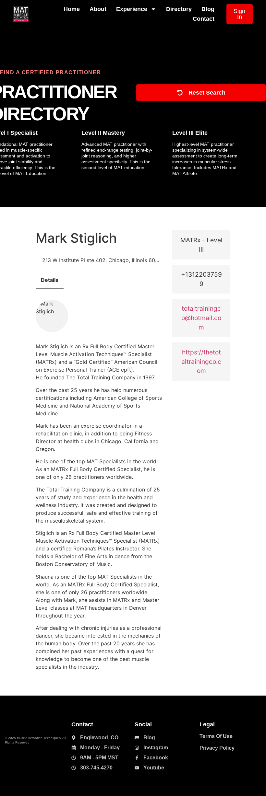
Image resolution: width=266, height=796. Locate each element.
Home (72, 9)
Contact (203, 19)
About (98, 9)
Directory (179, 9)
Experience (131, 9)
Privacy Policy (217, 748)
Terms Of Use (216, 736)
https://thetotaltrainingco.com (201, 361)
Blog (207, 9)
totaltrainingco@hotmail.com (201, 318)
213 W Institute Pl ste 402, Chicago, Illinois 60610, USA (102, 260)
